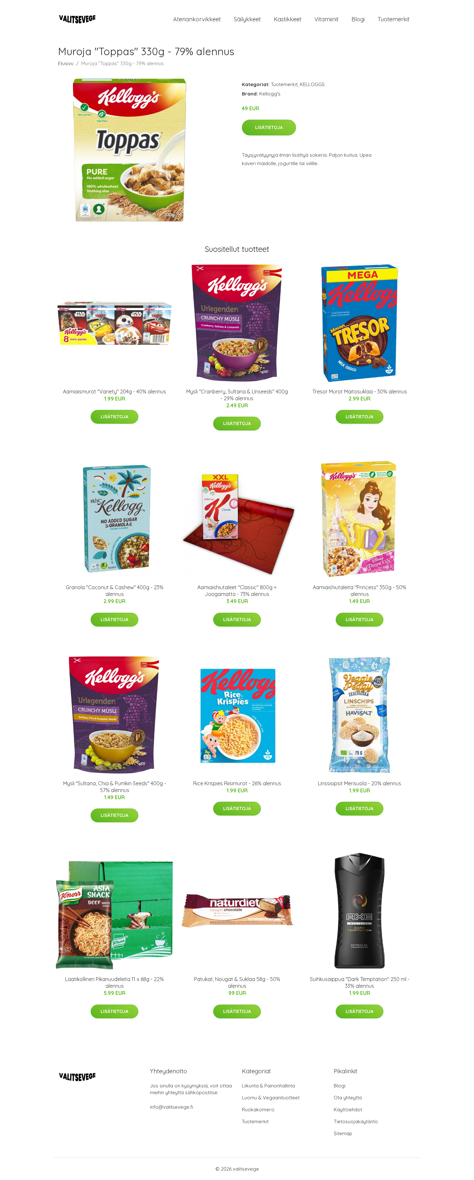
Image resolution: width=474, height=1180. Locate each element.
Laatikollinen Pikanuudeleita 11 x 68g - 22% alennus (114, 982)
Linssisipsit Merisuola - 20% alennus (359, 783)
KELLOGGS (312, 84)
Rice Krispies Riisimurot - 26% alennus (237, 783)
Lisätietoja (269, 127)
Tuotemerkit (394, 19)
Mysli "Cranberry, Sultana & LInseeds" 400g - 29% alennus (237, 395)
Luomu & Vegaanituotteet (271, 1098)
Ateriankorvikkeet (197, 19)
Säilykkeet (247, 19)
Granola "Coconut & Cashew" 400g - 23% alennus (114, 590)
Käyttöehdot (348, 1109)
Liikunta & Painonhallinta (268, 1086)
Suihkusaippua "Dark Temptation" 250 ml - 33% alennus (360, 982)
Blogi (358, 19)
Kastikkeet (287, 19)
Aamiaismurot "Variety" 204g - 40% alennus (114, 391)
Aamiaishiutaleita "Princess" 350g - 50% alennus (359, 590)
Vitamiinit (326, 19)
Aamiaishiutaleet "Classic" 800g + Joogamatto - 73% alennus (237, 590)
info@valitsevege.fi (171, 1107)
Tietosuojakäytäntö (356, 1121)
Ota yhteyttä (348, 1098)
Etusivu (66, 63)
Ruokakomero (258, 1109)
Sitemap (343, 1133)
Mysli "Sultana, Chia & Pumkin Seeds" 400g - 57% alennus (114, 786)
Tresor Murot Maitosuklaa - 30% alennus (359, 391)
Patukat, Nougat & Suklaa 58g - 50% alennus (237, 982)
